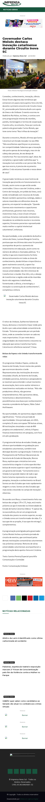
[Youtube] (28, 771)
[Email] (24, 598)
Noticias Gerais (10, 10)
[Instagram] (16, 771)
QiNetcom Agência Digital (29, 799)
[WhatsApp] (18, 598)
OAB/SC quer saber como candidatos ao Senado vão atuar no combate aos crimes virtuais (21, 704)
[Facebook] (12, 598)
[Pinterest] (30, 598)
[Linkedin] (35, 598)
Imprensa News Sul (19, 56)
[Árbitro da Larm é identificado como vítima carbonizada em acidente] (22, 626)
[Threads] (34, 771)
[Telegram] (41, 598)
